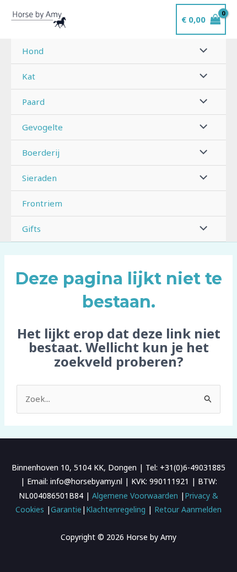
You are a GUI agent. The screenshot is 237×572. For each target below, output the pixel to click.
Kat (28, 76)
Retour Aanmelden (188, 509)
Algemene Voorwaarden (135, 495)
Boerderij (41, 152)
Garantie (66, 509)
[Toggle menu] (201, 51)
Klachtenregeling (116, 509)
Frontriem (42, 203)
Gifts (31, 228)
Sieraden (39, 177)
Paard (33, 101)
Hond (33, 50)
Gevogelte (42, 127)
